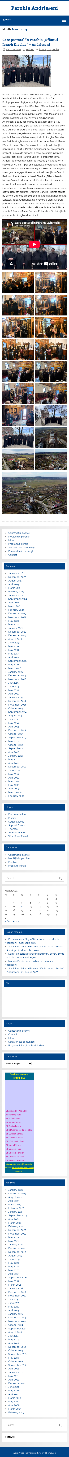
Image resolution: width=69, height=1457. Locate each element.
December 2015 (17, 675)
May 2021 (13, 624)
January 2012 (15, 755)
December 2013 (17, 730)
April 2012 (13, 752)
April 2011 (13, 763)
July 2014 (13, 719)
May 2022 (13, 620)
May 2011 (13, 759)
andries (30, 49)
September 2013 (17, 737)
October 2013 (15, 733)
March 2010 (14, 781)
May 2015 (13, 690)
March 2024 (14, 606)
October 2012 (15, 744)
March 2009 (15, 792)
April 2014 (13, 726)
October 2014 (15, 708)
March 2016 (14, 668)
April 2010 (13, 777)
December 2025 (17, 577)
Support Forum (16, 825)
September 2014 (17, 711)
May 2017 (13, 653)
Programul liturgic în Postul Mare (26, 1045)
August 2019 (15, 639)
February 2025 (16, 591)
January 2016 (15, 671)
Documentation (17, 814)
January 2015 (15, 697)
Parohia (12, 862)
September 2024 (17, 598)
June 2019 (14, 642)
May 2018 (13, 650)
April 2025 (13, 584)
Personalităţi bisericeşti (20, 551)
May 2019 (13, 646)
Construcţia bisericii (19, 533)
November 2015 (17, 679)
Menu (7, 20)
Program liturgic (17, 865)
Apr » (16, 921)
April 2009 (14, 788)
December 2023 (17, 613)
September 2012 (17, 748)
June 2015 (13, 686)
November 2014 (17, 704)
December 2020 (17, 631)
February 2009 (16, 796)
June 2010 (14, 770)
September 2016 (17, 660)
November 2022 (17, 617)
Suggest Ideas (16, 821)
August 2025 (15, 580)
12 (22, 906)
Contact (12, 554)
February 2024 (16, 609)
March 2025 (14, 587)
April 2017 (13, 657)
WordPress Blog (17, 832)
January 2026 (15, 573)
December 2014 (17, 701)
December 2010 (17, 766)
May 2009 (13, 784)
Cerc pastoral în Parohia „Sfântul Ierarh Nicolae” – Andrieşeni (30, 42)
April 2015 (13, 693)
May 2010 (13, 774)
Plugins (12, 818)
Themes (12, 828)
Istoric (11, 540)
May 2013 (13, 741)
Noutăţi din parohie (49, 49)
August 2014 (15, 715)
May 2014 (13, 723)
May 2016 (13, 664)
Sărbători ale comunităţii (21, 547)
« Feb (8, 921)
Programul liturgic (18, 543)
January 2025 (15, 595)
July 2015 (13, 682)
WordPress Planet (18, 836)
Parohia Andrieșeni (34, 7)
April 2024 (13, 602)
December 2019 (17, 635)
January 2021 (15, 628)
